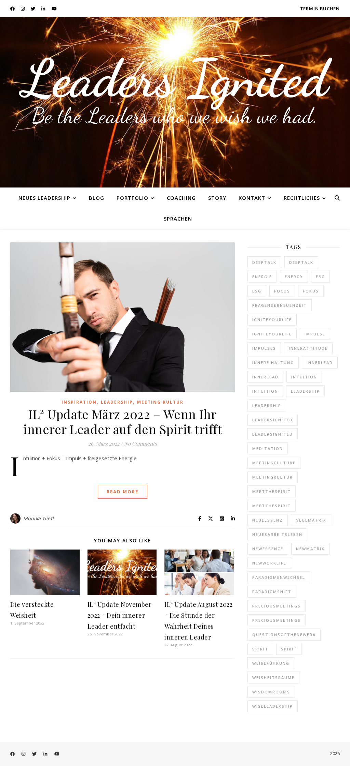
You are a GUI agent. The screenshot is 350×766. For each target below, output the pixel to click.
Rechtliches (302, 197)
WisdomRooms (271, 691)
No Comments (140, 443)
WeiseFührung (271, 663)
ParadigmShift (272, 591)
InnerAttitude (308, 348)
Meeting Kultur (160, 402)
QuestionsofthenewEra (284, 634)
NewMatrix (310, 548)
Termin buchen (320, 8)
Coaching (181, 197)
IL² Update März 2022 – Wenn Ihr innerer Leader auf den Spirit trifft (122, 421)
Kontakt (252, 197)
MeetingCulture (274, 462)
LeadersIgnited (272, 419)
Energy (294, 276)
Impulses (264, 348)
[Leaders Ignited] (175, 102)
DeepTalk (264, 262)
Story (217, 197)
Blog (96, 197)
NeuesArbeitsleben (277, 534)
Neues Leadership (44, 197)
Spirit (260, 648)
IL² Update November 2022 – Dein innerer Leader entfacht (120, 615)
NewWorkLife (269, 563)
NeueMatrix (311, 520)
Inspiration (79, 402)
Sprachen (178, 218)
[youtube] (54, 8)
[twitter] (33, 8)
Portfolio (132, 197)
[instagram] (23, 8)
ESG (320, 276)
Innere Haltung (273, 362)
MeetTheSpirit (271, 491)
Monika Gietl (38, 518)
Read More (122, 492)
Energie (262, 276)
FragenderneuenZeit (279, 305)
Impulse (315, 333)
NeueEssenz (267, 520)
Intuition (304, 376)
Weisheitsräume (273, 677)
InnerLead (320, 362)
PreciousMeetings (276, 606)
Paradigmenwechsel (278, 577)
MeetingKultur (272, 477)
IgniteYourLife (272, 319)
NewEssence (267, 548)
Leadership (117, 402)
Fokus (311, 291)
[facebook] (13, 8)
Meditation (267, 448)
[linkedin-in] (43, 8)
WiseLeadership (272, 706)
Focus (282, 291)
